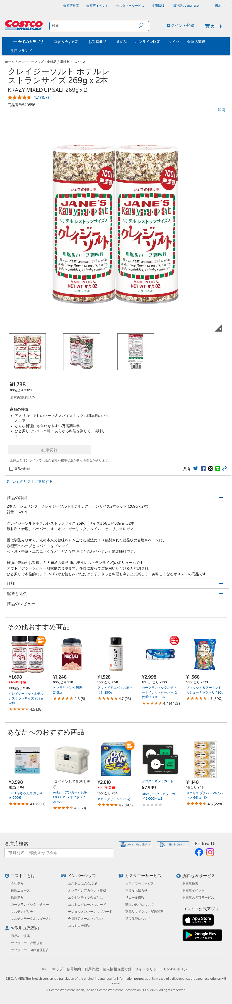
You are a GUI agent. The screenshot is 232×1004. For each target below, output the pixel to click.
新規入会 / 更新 (66, 41)
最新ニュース (20, 890)
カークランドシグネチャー (30, 904)
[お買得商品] (107, 41)
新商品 (121, 41)
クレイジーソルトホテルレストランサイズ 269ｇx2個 (26, 698)
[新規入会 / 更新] (79, 41)
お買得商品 (97, 41)
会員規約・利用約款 (82, 969)
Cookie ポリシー (177, 969)
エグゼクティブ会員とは (85, 897)
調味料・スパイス (73, 62)
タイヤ (173, 41)
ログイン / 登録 (180, 25)
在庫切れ (49, 449)
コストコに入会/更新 (83, 883)
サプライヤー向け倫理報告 (30, 950)
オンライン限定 (147, 41)
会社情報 (17, 883)
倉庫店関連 (196, 41)
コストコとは (23, 875)
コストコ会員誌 (79, 926)
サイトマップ (52, 969)
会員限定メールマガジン (85, 919)
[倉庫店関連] (206, 41)
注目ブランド (21, 50)
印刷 (221, 109)
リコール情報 (134, 897)
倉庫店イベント (193, 890)
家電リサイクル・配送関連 (144, 912)
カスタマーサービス (143, 875)
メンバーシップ (82, 875)
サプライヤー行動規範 (27, 943)
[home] (24, 25)
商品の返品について (139, 904)
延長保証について (138, 919)
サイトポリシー (147, 969)
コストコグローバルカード (87, 904)
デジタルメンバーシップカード (90, 912)
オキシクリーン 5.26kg (113, 799)
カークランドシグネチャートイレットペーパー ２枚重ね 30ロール (159, 692)
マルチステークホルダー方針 (31, 919)
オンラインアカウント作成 (87, 890)
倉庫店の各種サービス (198, 897)
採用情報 (17, 897)
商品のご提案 (20, 936)
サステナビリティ (23, 912)
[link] (195, 468)
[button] (144, 25)
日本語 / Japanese (186, 5)
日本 (218, 6)
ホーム (9, 62)
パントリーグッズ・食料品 (37, 62)
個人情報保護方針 (117, 969)
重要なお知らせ (136, 890)
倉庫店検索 (16, 843)
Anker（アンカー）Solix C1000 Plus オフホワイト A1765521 (71, 797)
